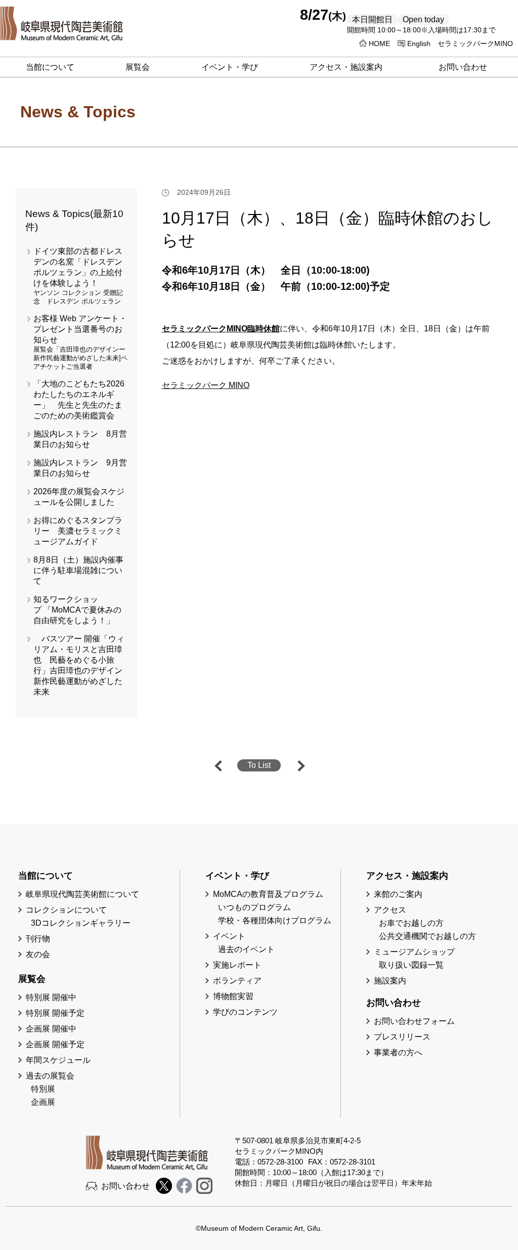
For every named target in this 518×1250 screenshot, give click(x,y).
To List (259, 765)
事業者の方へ (398, 1052)
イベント (229, 936)
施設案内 (390, 980)
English (418, 43)
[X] (164, 1191)
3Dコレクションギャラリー (81, 923)
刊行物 (38, 938)
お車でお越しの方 (411, 923)
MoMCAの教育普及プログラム (268, 894)
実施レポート (237, 965)
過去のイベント (246, 949)
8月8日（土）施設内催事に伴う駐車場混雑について (78, 570)
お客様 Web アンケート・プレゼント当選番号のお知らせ (80, 329)
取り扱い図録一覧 (411, 965)
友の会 (38, 954)
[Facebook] (184, 1191)
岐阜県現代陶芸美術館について (82, 894)
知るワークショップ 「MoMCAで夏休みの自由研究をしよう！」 (77, 610)
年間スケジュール (58, 1060)
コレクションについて (66, 910)
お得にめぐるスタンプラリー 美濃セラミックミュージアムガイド (77, 531)
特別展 (43, 1089)
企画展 (43, 1102)
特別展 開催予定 (55, 1013)
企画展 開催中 (51, 1028)
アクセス (390, 910)
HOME (379, 43)
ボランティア (237, 980)
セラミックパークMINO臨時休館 (221, 328)
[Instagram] (204, 1191)
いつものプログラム (254, 907)
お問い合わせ (125, 1186)
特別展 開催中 (51, 997)
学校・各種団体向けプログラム (274, 920)
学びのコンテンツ (245, 1012)
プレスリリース (402, 1036)
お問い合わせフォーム (414, 1021)
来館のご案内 (398, 894)
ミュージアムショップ (414, 951)
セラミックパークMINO (475, 43)
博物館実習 (237, 996)
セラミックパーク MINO (205, 385)
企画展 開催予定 (55, 1044)
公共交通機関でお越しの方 (427, 936)
